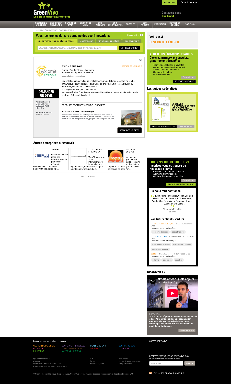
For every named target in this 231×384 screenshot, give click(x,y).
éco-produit (145, 24)
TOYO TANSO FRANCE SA (94, 150)
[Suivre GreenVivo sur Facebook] (152, 348)
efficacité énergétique (162, 224)
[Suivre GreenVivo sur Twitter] (158, 348)
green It (130, 24)
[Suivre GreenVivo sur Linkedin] (164, 348)
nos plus (189, 24)
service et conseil (174, 24)
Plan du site (123, 359)
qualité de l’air (70, 24)
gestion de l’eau (85, 24)
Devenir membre (189, 2)
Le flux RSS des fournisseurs (168, 373)
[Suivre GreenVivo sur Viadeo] (171, 348)
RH (91, 359)
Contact (36, 361)
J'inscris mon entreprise (181, 184)
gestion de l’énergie (41, 24)
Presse (93, 361)
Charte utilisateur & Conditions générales (50, 366)
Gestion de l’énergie (164, 42)
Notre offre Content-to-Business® (47, 364)
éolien (154, 254)
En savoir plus (188, 77)
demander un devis (46, 93)
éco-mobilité (100, 24)
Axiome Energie (66, 30)
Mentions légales (97, 364)
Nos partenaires (125, 364)
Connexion (169, 2)
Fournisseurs (51, 30)
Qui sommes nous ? (41, 359)
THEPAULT (56, 149)
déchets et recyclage (56, 24)
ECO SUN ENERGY (130, 150)
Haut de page (88, 176)
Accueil (39, 30)
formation (160, 24)
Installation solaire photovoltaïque (78, 111)
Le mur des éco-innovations (130, 361)
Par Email (168, 16)
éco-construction (115, 24)
